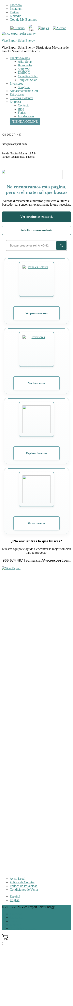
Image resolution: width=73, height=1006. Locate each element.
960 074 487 (13, 560)
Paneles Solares (20, 58)
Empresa (15, 101)
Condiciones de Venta (24, 889)
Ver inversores (36, 383)
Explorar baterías (36, 453)
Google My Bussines (23, 19)
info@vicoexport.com (14, 144)
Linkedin (15, 16)
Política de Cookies (22, 882)
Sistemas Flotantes (21, 98)
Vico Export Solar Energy (18, 40)
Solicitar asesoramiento (36, 230)
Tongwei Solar (27, 80)
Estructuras (17, 94)
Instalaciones (26, 116)
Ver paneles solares (36, 313)
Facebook (16, 5)
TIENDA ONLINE (25, 121)
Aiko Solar (25, 61)
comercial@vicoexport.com (48, 560)
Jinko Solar (25, 65)
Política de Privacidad (24, 886)
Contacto (23, 105)
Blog (21, 109)
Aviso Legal (17, 878)
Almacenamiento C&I (24, 90)
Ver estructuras (36, 523)
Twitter (14, 12)
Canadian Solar (28, 76)
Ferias (22, 112)
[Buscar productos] (61, 245)
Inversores (16, 83)
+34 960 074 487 (11, 134)
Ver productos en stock (36, 216)
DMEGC (24, 72)
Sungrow (24, 69)
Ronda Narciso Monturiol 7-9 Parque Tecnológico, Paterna (18, 155)
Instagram (16, 8)
